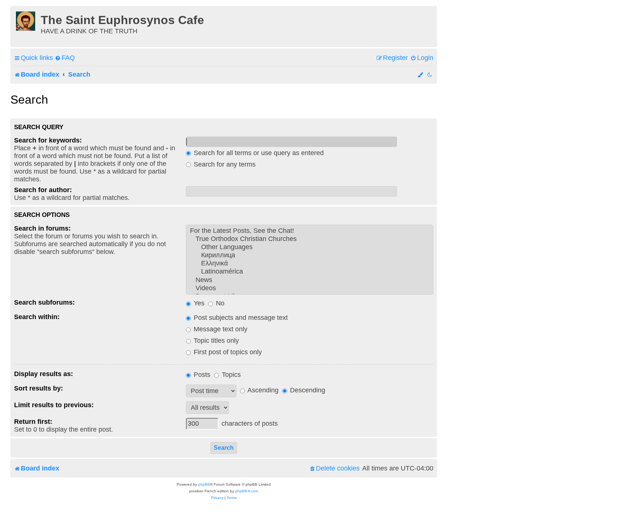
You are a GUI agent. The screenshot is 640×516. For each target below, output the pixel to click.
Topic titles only (215, 340)
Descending (306, 390)
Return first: (33, 421)
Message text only (219, 329)
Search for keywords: (48, 140)
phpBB (204, 484)
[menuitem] (65, 58)
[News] (309, 280)
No (219, 303)
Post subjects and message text (240, 317)
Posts (201, 374)
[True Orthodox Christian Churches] (309, 239)
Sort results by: (38, 388)
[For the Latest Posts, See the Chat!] (309, 231)
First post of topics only (227, 352)
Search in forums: (42, 228)
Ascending (262, 390)
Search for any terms (224, 164)
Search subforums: (44, 302)
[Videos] (309, 288)
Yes (198, 303)
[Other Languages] (309, 247)
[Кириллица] (309, 255)
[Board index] (26, 20)
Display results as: (43, 374)
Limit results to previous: (54, 405)
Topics (230, 374)
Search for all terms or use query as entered (258, 153)
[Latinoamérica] (309, 272)
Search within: (37, 317)
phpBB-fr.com (246, 491)
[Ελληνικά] (309, 263)
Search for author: (43, 190)
